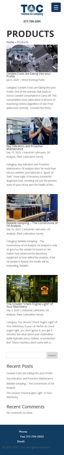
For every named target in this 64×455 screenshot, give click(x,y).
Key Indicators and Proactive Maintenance (24, 147)
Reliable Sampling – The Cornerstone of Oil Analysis (32, 224)
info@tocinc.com (36, 441)
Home (10, 42)
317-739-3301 (32, 21)
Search (52, 355)
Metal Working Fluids (33, 79)
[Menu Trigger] (56, 7)
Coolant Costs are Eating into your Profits (28, 75)
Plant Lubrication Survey (30, 156)
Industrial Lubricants (35, 152)
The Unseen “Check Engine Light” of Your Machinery (29, 305)
